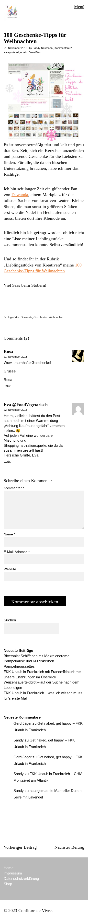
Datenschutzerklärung (21, 878)
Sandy (18, 740)
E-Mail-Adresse (17, 552)
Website (10, 569)
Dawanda (19, 194)
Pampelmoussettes (19, 666)
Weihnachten (56, 317)
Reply (7, 385)
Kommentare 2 (63, 48)
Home (8, 868)
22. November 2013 (15, 409)
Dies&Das (35, 52)
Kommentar (14, 488)
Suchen (10, 620)
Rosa (8, 351)
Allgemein (21, 52)
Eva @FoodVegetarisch (26, 404)
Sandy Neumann (43, 48)
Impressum (13, 873)
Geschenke (40, 317)
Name (9, 534)
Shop (8, 884)
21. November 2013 (15, 48)
